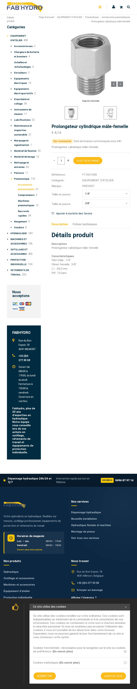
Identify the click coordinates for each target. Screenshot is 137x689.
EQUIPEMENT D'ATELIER (69, 17)
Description (60, 224)
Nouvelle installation (84, 518)
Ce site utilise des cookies (49, 606)
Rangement (20, 221)
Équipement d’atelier (17, 591)
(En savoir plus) (62, 651)
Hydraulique (11, 571)
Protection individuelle (18, 597)
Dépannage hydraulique (86, 512)
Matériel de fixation (25, 151)
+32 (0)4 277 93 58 (88, 582)
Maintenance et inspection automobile (23, 130)
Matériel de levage (24, 156)
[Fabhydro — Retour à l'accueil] (15, 505)
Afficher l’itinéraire (84, 597)
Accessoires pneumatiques (116, 17)
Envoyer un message (90, 590)
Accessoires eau (23, 46)
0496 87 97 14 (117, 480)
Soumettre (44, 676)
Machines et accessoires (19, 584)
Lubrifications (22, 120)
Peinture (19, 173)
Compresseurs (26, 195)
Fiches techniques (85, 224)
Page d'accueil (46, 17)
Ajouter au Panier (88, 160)
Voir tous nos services (85, 538)
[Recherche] (127, 7)
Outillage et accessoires (19, 578)
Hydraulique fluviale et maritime (91, 525)
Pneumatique (92, 17)
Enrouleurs (20, 72)
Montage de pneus (83, 531)
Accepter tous (113, 676)
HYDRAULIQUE (19, 233)
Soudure (19, 227)
